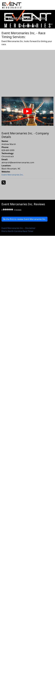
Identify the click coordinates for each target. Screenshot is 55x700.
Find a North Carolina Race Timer (17, 231)
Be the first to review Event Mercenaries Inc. (24, 219)
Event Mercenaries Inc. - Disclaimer (18, 228)
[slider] (8, 209)
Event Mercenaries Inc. (13, 174)
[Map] (27, 70)
